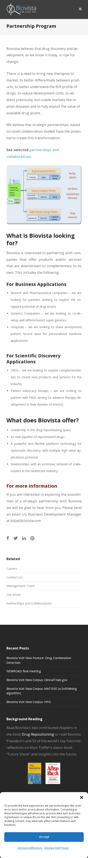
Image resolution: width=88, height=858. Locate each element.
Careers (11, 569)
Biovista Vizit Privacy (56, 848)
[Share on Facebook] (7, 538)
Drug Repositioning (38, 734)
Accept (44, 837)
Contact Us (14, 577)
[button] (81, 797)
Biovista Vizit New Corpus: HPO (28, 702)
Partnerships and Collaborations (29, 603)
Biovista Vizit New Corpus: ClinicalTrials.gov (36, 680)
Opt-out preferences (29, 848)
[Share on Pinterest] (32, 538)
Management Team (20, 586)
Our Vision (13, 595)
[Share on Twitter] (15, 538)
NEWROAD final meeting (23, 671)
